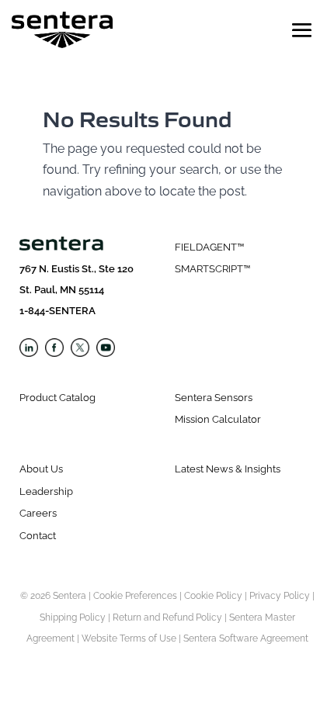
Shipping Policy (73, 617)
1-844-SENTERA (57, 311)
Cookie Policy (213, 595)
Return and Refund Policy (167, 617)
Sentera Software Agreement (245, 638)
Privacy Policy (279, 595)
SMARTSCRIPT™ (212, 269)
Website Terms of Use (129, 638)
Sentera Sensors (213, 397)
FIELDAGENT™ (209, 247)
